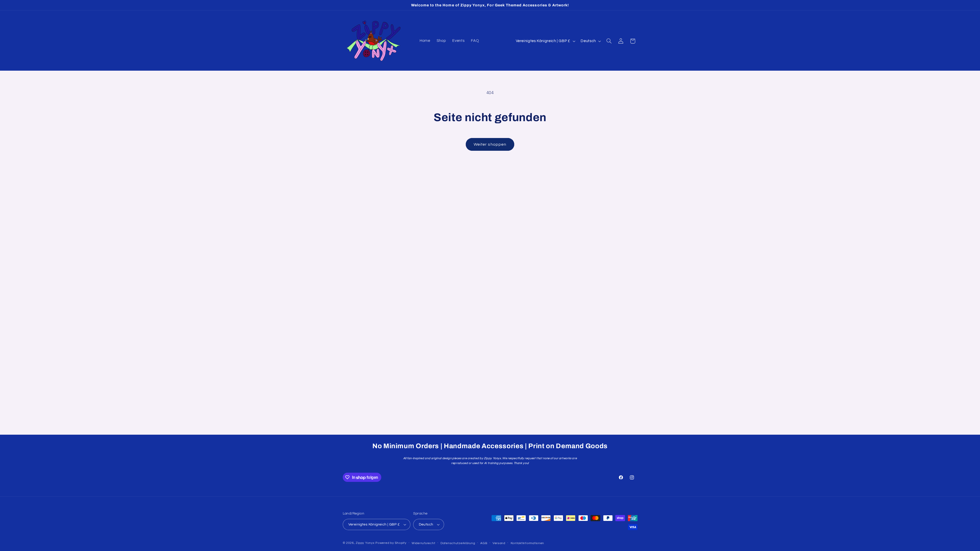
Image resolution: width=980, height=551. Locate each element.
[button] (609, 41)
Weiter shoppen (490, 144)
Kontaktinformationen (527, 543)
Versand (499, 543)
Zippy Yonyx (365, 543)
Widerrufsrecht (423, 543)
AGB (483, 543)
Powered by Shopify (390, 543)
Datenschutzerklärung (457, 543)
